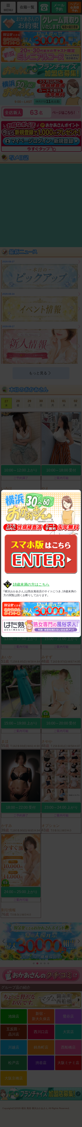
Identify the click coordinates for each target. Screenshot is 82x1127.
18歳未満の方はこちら (31, 584)
